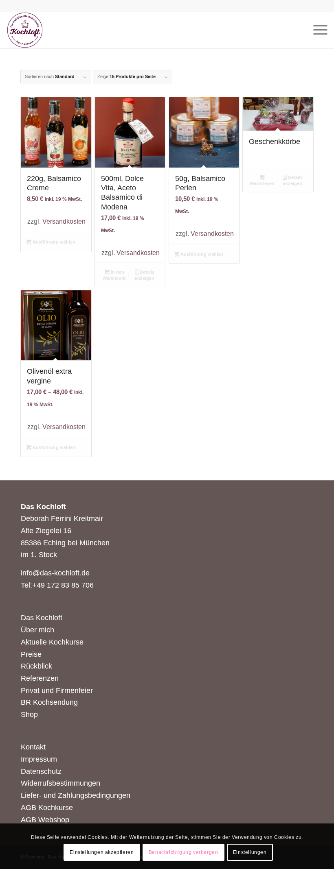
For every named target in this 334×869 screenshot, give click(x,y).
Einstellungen (250, 852)
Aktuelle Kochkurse (52, 642)
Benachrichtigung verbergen (183, 852)
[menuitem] (316, 30)
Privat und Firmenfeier (57, 690)
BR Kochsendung (49, 702)
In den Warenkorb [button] (114, 275)
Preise (31, 654)
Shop (29, 714)
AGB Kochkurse (47, 808)
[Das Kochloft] (25, 30)
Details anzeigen (144, 275)
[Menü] (316, 30)
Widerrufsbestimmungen (60, 783)
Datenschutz (41, 771)
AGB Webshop (45, 820)
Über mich (37, 630)
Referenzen (40, 678)
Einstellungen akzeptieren (102, 852)
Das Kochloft (41, 618)
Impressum (39, 759)
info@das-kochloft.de (55, 573)
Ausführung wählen (53, 242)
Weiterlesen (262, 183)
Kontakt (33, 747)
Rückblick (36, 666)
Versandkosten (64, 221)
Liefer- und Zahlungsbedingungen (75, 795)
